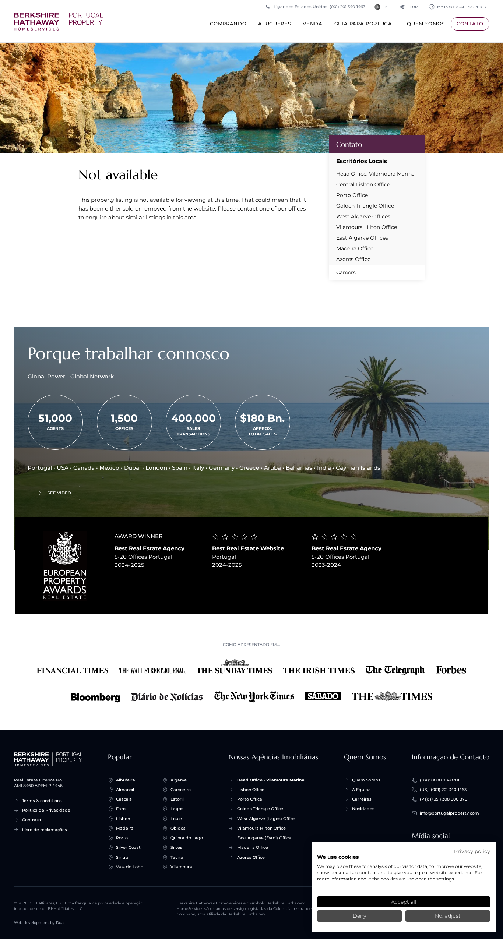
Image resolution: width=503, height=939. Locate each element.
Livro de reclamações (44, 829)
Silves (176, 847)
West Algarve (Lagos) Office (266, 818)
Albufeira (125, 780)
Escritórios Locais (361, 161)
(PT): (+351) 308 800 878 (443, 799)
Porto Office (352, 195)
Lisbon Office (250, 789)
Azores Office (353, 259)
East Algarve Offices (362, 237)
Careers (346, 272)
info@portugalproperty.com (449, 813)
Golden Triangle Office (365, 205)
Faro (121, 808)
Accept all (403, 902)
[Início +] (58, 22)
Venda (312, 24)
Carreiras (362, 799)
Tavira (176, 857)
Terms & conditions (42, 800)
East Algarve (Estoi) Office (264, 837)
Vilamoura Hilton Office (366, 227)
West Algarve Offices (363, 216)
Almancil (125, 789)
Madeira (125, 828)
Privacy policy (472, 851)
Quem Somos (426, 24)
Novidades (363, 808)
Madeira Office (354, 248)
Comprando (228, 24)
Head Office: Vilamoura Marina (375, 173)
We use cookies (338, 857)
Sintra (122, 857)
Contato (470, 24)
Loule (176, 818)
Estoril (177, 799)
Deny (359, 916)
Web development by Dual (39, 922)
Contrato (31, 819)
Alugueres (274, 24)
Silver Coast (128, 847)
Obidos (178, 828)
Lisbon (123, 818)
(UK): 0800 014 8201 (439, 780)
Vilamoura (181, 866)
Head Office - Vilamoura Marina (271, 780)
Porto (122, 837)
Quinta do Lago (186, 837)
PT (386, 6)
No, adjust (448, 916)
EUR (409, 6)
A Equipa (361, 789)
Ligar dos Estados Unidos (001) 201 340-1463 (319, 6)
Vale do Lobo (129, 866)
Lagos (176, 808)
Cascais (124, 799)
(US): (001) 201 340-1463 (443, 789)
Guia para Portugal (364, 24)
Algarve (178, 780)
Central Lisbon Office (363, 184)
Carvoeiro (180, 789)
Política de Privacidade (46, 810)
